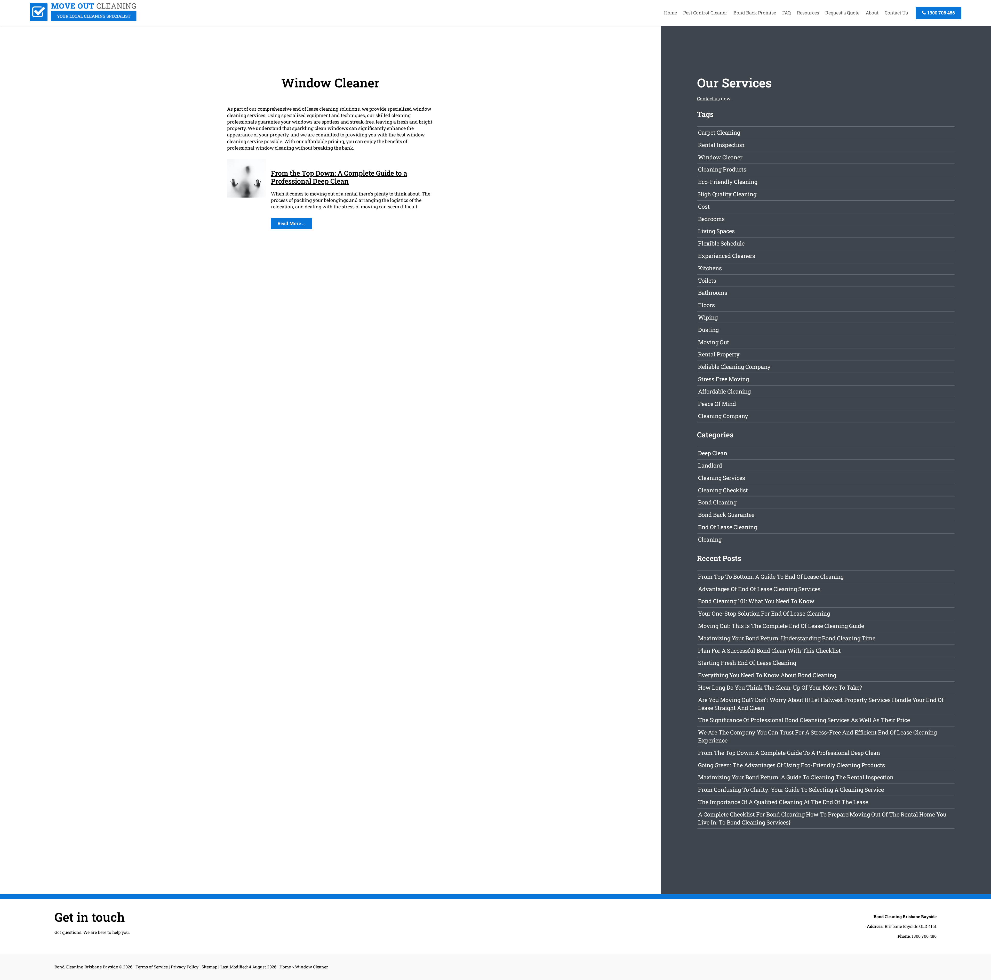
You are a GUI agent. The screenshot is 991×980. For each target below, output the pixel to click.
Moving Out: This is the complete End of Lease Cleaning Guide (781, 626)
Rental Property (719, 354)
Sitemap (209, 966)
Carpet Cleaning (719, 132)
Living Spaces (716, 231)
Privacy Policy (184, 966)
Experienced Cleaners (726, 255)
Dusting (708, 329)
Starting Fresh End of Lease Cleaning (747, 662)
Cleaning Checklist (723, 490)
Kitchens (710, 268)
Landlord (710, 465)
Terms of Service (151, 966)
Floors (706, 305)
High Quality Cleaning (727, 194)
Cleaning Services (721, 477)
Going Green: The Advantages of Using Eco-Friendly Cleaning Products (791, 765)
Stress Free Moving (723, 379)
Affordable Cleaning (724, 391)
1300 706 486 (940, 13)
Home (670, 13)
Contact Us (896, 13)
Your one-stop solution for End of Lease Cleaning (764, 613)
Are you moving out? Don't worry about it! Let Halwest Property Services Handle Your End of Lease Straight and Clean (821, 704)
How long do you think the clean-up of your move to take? (780, 687)
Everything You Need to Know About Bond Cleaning (767, 675)
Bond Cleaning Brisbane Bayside (86, 966)
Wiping (708, 317)
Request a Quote (842, 13)
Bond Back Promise (754, 13)
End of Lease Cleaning (727, 527)
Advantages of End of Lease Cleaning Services (759, 589)
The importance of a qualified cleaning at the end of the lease (783, 802)
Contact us (708, 98)
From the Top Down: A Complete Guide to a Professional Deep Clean (339, 177)
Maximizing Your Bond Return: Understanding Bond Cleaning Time (786, 638)
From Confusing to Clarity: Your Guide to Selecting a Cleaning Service (791, 789)
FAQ (786, 13)
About (872, 13)
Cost (704, 206)
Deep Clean (712, 453)
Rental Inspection (721, 145)
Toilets (707, 280)
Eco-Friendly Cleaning (727, 181)
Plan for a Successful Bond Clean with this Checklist (769, 650)
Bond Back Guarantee (726, 514)
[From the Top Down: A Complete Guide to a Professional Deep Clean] (246, 196)
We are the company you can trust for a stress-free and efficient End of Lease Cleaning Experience (817, 736)
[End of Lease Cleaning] (83, 19)
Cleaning (710, 539)
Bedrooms (711, 219)
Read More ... (291, 223)
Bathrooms (712, 292)
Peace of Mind (717, 403)
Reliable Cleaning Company (734, 366)
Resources (808, 13)
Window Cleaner (720, 157)
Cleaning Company (723, 416)
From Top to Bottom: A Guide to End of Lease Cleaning (771, 576)
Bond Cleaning (717, 502)
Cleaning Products (722, 169)
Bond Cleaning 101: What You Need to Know (756, 601)
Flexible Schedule (721, 243)
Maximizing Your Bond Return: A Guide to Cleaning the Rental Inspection (795, 777)
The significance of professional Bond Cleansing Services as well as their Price (804, 720)
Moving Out (713, 342)
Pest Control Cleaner (705, 13)
